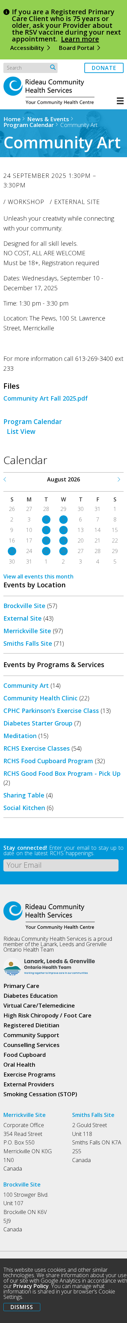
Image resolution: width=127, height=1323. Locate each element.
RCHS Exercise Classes (36, 748)
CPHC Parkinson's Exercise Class (51, 710)
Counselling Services (31, 1045)
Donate (104, 68)
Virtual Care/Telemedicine (39, 1005)
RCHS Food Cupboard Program (48, 761)
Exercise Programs (29, 1074)
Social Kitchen (24, 808)
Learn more (80, 38)
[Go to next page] (118, 479)
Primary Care (21, 986)
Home (12, 119)
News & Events (48, 119)
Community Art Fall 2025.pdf (45, 398)
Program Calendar (28, 125)
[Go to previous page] (5, 479)
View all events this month (38, 576)
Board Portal (76, 48)
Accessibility (27, 48)
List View (21, 431)
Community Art (26, 685)
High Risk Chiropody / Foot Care (47, 1015)
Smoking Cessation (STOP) (40, 1094)
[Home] (52, 103)
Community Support (31, 1035)
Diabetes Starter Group (37, 723)
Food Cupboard (24, 1055)
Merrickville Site (27, 631)
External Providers (28, 1084)
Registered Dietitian (31, 1025)
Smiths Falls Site (27, 643)
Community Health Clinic (40, 698)
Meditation (20, 736)
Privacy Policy (31, 1286)
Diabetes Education (30, 995)
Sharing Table (23, 795)
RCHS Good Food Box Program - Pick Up (62, 773)
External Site (22, 618)
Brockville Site (24, 606)
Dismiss (21, 1307)
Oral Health (19, 1064)
